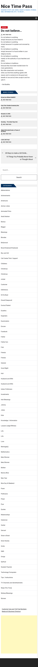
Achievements (5, 195)
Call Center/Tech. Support (9, 258)
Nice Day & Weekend (7, 483)
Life (2, 431)
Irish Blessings (5, 399)
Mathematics (5, 452)
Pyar (2, 504)
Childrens (4, 263)
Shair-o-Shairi (5, 535)
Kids (2, 415)
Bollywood (4, 243)
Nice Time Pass (16, 6)
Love (2, 441)
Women (3, 598)
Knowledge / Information (9, 420)
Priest (3, 499)
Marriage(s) (4, 447)
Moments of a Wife (5, 113)
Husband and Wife (7, 379)
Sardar (3, 525)
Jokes (3, 410)
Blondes (3, 237)
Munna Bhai (5, 473)
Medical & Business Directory (11, 611)
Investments (5, 394)
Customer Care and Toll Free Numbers (14, 609)
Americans (4, 201)
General (4, 27)
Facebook (4, 331)
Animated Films (6, 211)
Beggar (3, 227)
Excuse (3, 326)
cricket (3, 279)
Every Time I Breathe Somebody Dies (10, 105)
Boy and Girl (5, 253)
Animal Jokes (5, 206)
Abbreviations (5, 190)
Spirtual (3, 562)
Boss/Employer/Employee (9, 248)
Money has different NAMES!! (8, 97)
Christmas (4, 269)
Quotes (3, 509)
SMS (2, 551)
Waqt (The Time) (6, 588)
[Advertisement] (19, 634)
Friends (3, 352)
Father (3, 337)
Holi (2, 373)
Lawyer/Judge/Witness (8, 426)
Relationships (5, 515)
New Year (4, 478)
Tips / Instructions (7, 577)
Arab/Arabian (5, 216)
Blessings (4, 232)
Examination (5, 321)
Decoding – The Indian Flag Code (9, 122)
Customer (4, 284)
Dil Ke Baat (4, 295)
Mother (3, 468)
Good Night (4, 368)
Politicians (4, 494)
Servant (3, 530)
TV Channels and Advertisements (12, 583)
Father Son (4, 342)
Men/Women (5, 457)
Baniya (3, 222)
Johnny (3, 405)
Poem (3, 488)
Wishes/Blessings (7, 593)
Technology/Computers (8, 572)
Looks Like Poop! (5, 139)
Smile (3, 546)
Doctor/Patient (6, 305)
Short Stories (5, 541)
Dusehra (3, 311)
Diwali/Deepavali (6, 300)
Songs (3, 556)
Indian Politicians (6, 389)
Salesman (4, 520)
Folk (2, 347)
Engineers (4, 316)
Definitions (4, 290)
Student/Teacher (6, 567)
